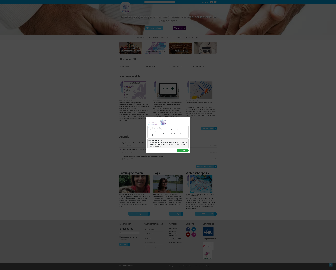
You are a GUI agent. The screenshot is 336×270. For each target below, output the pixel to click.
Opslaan (182, 150)
